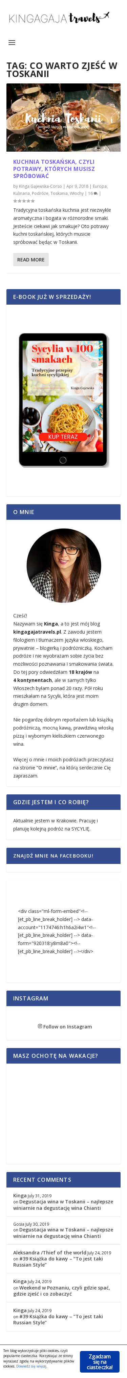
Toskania (59, 193)
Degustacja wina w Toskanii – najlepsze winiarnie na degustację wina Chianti (63, 1204)
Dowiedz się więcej (31, 1366)
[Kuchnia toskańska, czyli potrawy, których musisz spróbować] (63, 117)
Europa (100, 186)
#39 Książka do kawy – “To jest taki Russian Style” (58, 1261)
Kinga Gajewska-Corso (40, 186)
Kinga (20, 1195)
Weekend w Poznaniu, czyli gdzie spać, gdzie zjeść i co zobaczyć (61, 1290)
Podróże (40, 193)
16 (91, 193)
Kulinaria (21, 193)
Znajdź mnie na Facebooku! (53, 855)
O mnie (46, 767)
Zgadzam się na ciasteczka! (99, 1362)
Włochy (77, 193)
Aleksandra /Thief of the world (49, 1252)
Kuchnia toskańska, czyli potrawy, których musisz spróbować (54, 169)
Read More (31, 259)
